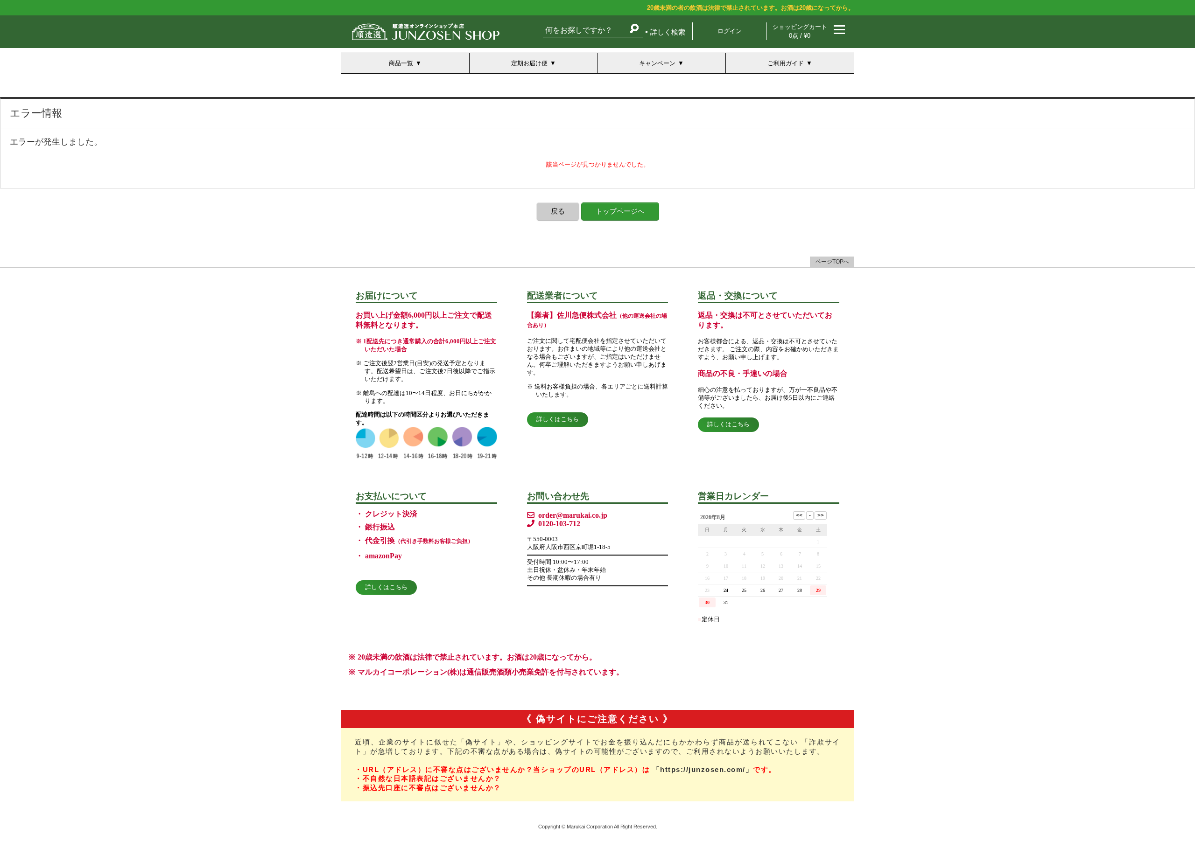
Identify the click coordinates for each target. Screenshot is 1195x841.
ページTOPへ (832, 261)
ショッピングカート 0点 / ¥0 (800, 31)
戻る (558, 211)
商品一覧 (401, 63)
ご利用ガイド (785, 63)
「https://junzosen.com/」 (703, 769)
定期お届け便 (529, 63)
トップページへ (620, 211)
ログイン (729, 31)
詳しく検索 (667, 32)
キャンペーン (657, 63)
